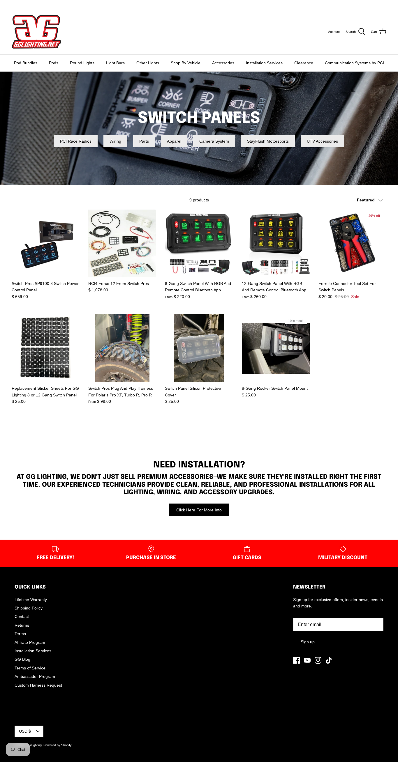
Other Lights (147, 63)
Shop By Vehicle (185, 63)
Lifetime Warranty (31, 599)
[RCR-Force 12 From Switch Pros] (122, 243)
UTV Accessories (322, 141)
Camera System (214, 141)
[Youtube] (22, 4)
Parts (144, 141)
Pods (53, 63)
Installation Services (264, 63)
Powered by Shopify (57, 745)
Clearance (303, 63)
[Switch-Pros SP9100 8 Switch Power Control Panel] (46, 243)
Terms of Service (30, 668)
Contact (22, 616)
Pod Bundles (25, 63)
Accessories (223, 63)
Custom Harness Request (38, 685)
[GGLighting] (36, 32)
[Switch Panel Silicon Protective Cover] (199, 348)
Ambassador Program (35, 676)
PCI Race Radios (75, 141)
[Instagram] (30, 4)
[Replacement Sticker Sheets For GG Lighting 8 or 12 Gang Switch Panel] (46, 348)
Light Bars (115, 63)
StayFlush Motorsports (268, 141)
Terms (20, 633)
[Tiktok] (38, 4)
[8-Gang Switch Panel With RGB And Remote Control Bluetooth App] (199, 243)
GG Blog (22, 659)
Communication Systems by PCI (354, 63)
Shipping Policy (29, 608)
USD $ (375, 4)
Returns (22, 625)
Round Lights (82, 63)
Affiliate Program (30, 642)
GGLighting (34, 745)
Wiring (115, 141)
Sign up (308, 641)
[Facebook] (14, 4)
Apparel (174, 141)
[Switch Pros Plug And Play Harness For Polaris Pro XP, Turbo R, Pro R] (122, 348)
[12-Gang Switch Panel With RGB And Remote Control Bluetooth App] (276, 243)
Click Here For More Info (199, 510)
